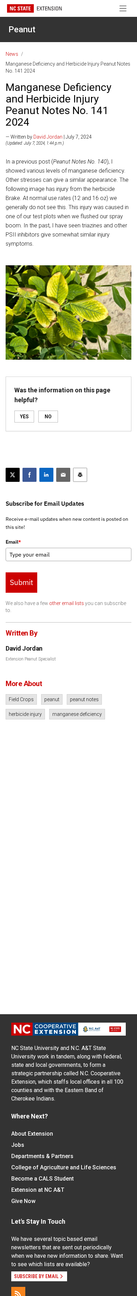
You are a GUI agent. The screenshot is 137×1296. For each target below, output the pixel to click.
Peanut (21, 29)
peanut (51, 699)
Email (13, 542)
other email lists (66, 603)
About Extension (32, 1133)
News (12, 54)
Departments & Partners (42, 1156)
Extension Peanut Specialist (31, 659)
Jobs (17, 1145)
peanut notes (84, 699)
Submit (21, 582)
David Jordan (48, 137)
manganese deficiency (77, 714)
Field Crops (21, 699)
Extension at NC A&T (37, 1190)
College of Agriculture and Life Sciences (63, 1167)
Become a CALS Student (42, 1178)
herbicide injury (25, 714)
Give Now (23, 1201)
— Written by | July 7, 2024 (49, 137)
